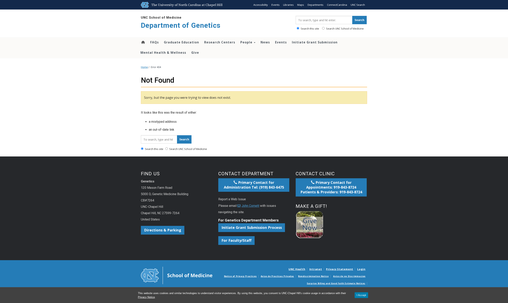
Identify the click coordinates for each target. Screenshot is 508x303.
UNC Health (297, 269)
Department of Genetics (180, 25)
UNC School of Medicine (161, 17)
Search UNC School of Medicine (344, 28)
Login (361, 269)
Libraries (288, 5)
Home (143, 42)
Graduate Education (181, 42)
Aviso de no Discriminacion (349, 276)
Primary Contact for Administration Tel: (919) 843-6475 (254, 185)
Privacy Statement (339, 269)
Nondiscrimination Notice (313, 276)
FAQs (154, 42)
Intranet (315, 269)
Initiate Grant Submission (315, 42)
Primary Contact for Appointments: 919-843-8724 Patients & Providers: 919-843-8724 (331, 187)
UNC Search (358, 5)
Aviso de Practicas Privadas (277, 276)
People (246, 42)
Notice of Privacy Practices (240, 276)
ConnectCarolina (337, 5)
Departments (315, 5)
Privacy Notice (146, 297)
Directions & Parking (162, 230)
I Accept (361, 295)
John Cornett (250, 206)
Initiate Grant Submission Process (251, 227)
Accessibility (260, 5)
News (265, 42)
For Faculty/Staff (236, 240)
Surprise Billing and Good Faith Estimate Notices (336, 283)
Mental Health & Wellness (163, 52)
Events (275, 5)
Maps (300, 5)
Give (195, 52)
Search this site (309, 28)
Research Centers (219, 42)
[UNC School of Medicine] (176, 275)
